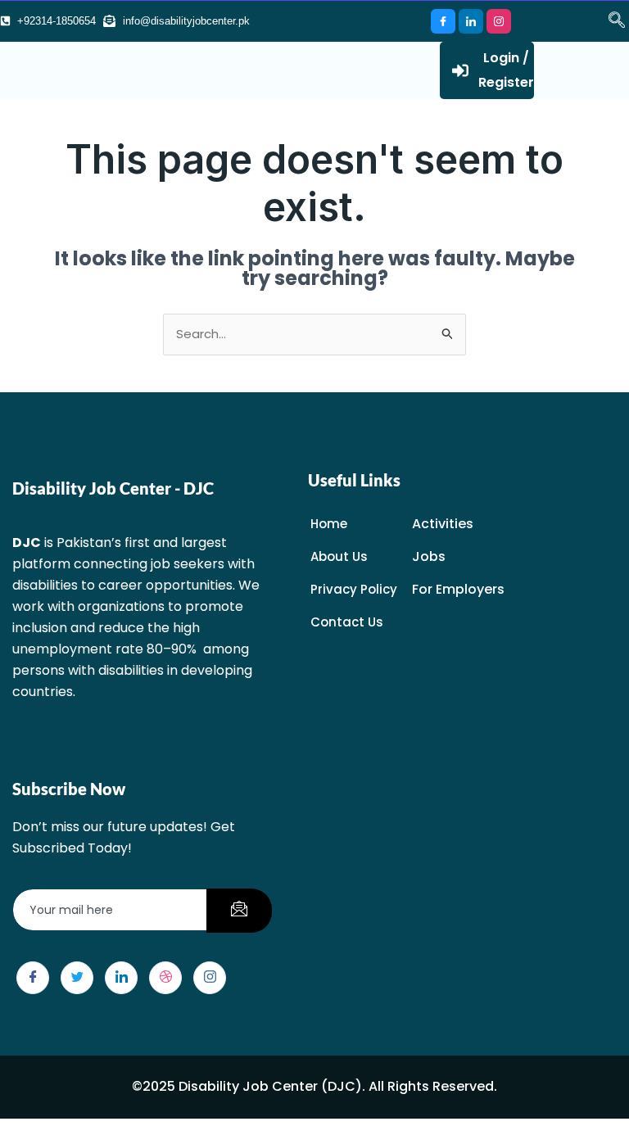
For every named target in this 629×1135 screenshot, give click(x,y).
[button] (608, 21)
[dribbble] (165, 977)
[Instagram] (498, 21)
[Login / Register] (460, 70)
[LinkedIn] (471, 21)
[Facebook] (443, 21)
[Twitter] (77, 977)
